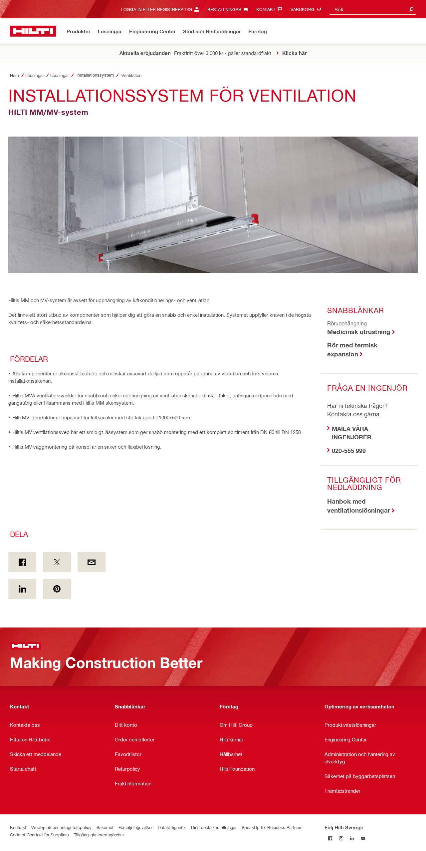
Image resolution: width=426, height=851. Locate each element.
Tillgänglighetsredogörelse (99, 834)
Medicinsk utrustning (358, 331)
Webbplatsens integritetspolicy (61, 827)
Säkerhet (105, 827)
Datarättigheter (172, 827)
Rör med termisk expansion (352, 349)
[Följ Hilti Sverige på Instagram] (340, 838)
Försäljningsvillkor (135, 827)
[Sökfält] (411, 9)
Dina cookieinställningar (214, 827)
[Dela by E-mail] (92, 562)
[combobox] (372, 9)
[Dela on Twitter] (57, 562)
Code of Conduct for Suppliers (39, 834)
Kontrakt (18, 827)
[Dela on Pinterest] (57, 589)
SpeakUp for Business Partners (272, 827)
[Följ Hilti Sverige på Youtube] (362, 838)
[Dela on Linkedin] (22, 589)
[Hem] (33, 31)
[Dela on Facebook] (22, 562)
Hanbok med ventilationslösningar (358, 505)
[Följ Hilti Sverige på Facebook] (329, 838)
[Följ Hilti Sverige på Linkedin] (351, 838)
